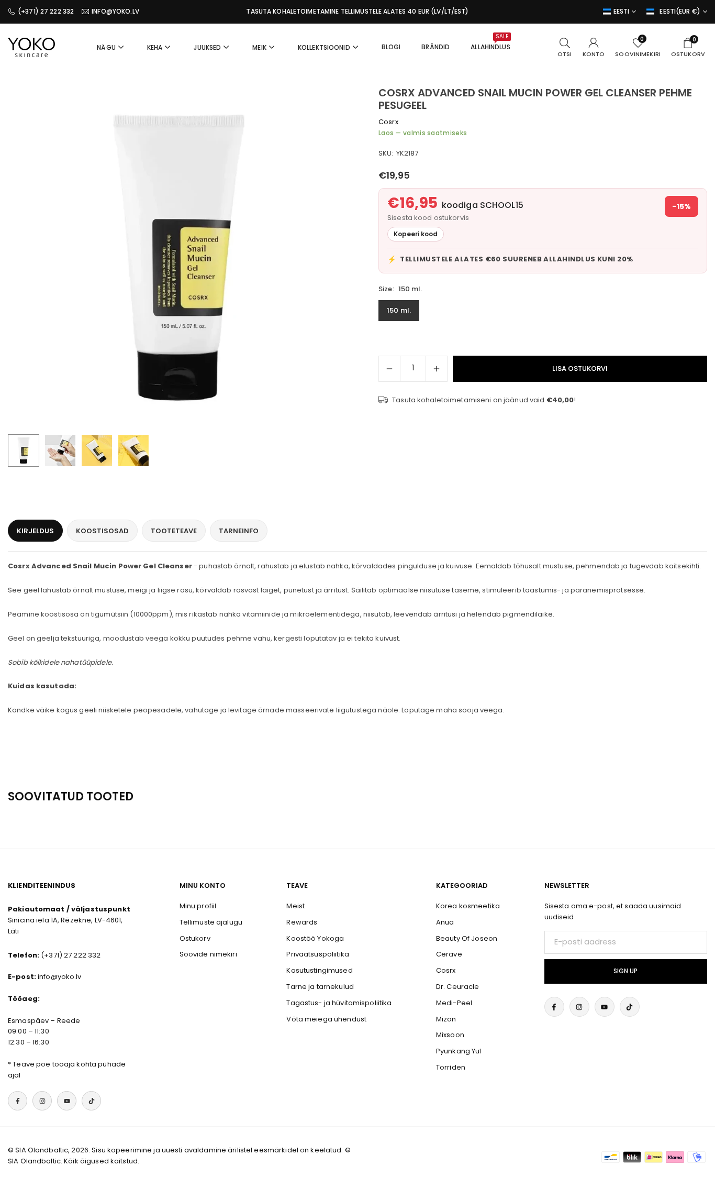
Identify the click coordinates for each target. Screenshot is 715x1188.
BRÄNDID (435, 46)
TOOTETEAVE (174, 531)
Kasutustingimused (319, 970)
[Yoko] (31, 46)
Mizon (446, 1019)
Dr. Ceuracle (457, 987)
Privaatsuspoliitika (317, 954)
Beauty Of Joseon (466, 938)
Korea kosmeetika (468, 906)
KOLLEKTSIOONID (324, 47)
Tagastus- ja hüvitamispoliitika (339, 1003)
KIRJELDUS (35, 531)
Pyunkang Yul (459, 1051)
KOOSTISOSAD (102, 531)
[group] (179, 257)
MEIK (259, 47)
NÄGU (106, 47)
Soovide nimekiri (208, 954)
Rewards (301, 922)
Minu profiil (198, 906)
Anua (445, 922)
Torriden (450, 1067)
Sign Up (625, 971)
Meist (295, 906)
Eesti (621, 11)
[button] (324, 257)
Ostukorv (195, 938)
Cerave (449, 954)
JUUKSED (207, 47)
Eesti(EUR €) (680, 11)
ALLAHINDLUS (490, 41)
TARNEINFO (239, 531)
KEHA (155, 47)
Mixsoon (450, 1035)
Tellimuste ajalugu (211, 922)
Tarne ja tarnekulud (319, 987)
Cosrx (388, 122)
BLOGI (391, 46)
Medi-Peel (454, 1003)
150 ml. (399, 311)
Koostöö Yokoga (315, 938)
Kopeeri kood (416, 234)
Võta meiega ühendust (326, 1019)
